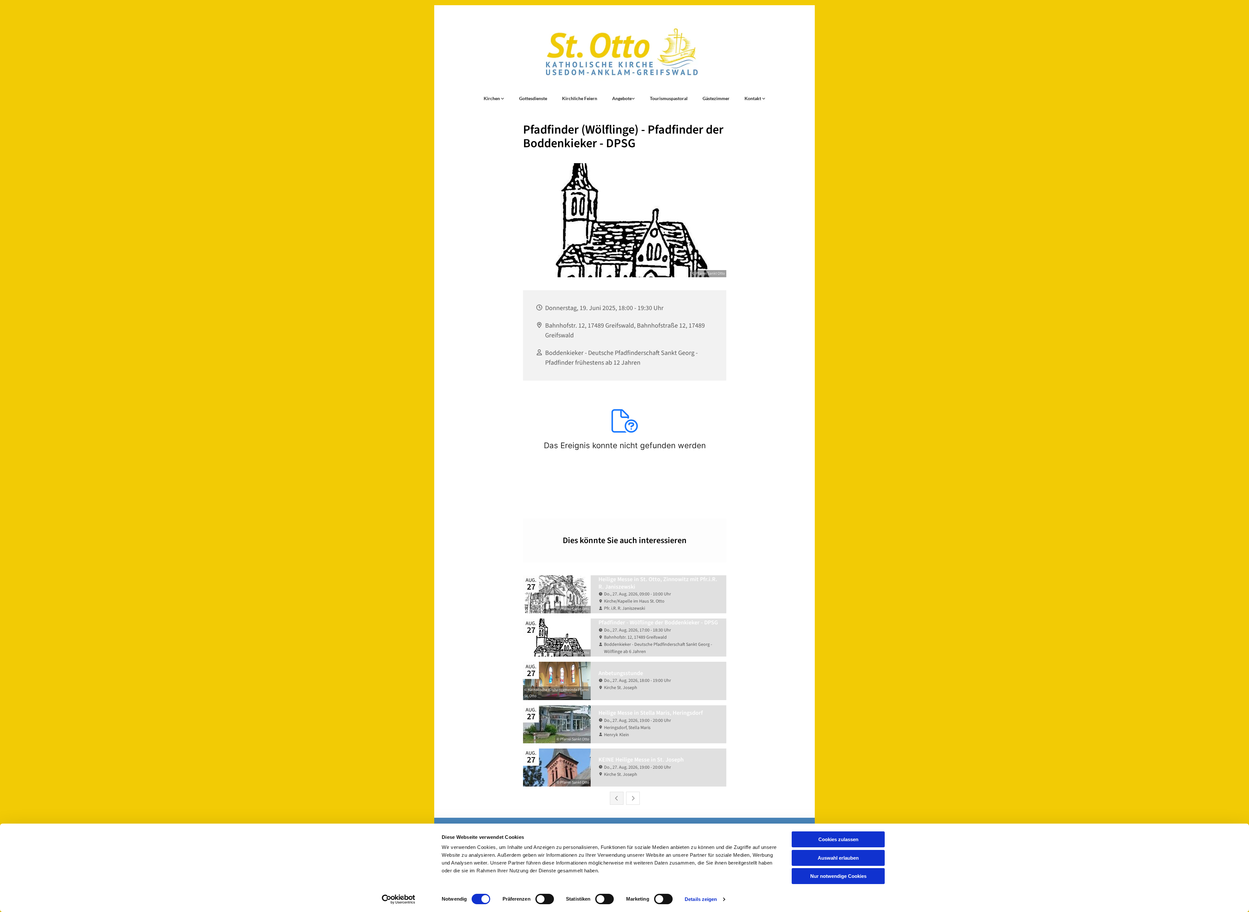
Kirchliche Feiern (579, 98)
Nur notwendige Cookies (838, 876)
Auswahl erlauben (838, 858)
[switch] (544, 899)
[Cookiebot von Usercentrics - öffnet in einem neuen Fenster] (398, 899)
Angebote (622, 98)
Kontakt (753, 98)
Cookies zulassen (838, 839)
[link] (494, 98)
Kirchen (492, 98)
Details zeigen (701, 899)
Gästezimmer (716, 98)
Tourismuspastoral (669, 98)
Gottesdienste (533, 98)
